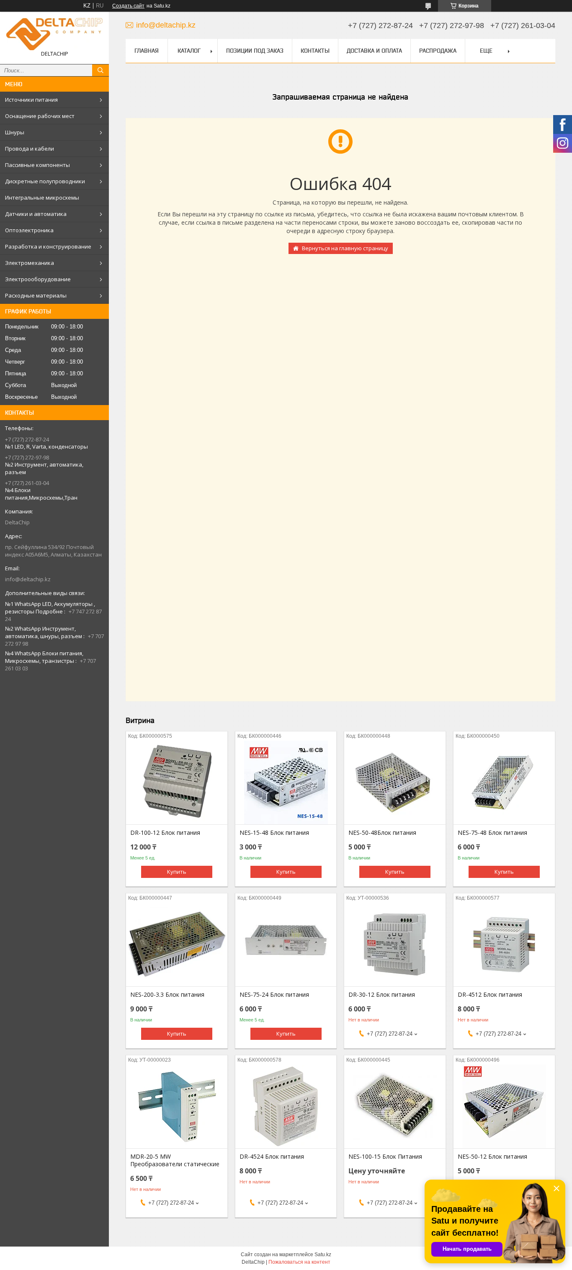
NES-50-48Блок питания (382, 832)
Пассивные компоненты (37, 165)
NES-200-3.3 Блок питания (167, 994)
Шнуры (14, 132)
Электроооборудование (38, 279)
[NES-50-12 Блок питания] (504, 1106)
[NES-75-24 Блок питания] (286, 944)
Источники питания (31, 99)
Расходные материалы (36, 295)
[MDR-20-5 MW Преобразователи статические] (176, 1106)
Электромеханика (29, 263)
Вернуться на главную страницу (345, 248)
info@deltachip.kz (28, 579)
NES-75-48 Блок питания (492, 832)
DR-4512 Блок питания (490, 994)
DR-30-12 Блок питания (381, 994)
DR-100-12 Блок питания (165, 832)
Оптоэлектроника (29, 230)
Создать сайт (128, 6)
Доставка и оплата (374, 50)
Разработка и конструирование (48, 246)
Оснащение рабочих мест (40, 116)
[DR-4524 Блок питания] (286, 1106)
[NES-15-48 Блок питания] (286, 782)
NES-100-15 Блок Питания (385, 1156)
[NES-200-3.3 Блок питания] (176, 944)
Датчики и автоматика (36, 214)
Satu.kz (322, 1254)
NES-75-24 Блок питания (274, 994)
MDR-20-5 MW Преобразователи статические (174, 1160)
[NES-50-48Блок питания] (395, 782)
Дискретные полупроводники (45, 181)
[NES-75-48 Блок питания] (504, 782)
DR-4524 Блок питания (272, 1156)
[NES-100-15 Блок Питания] (395, 1106)
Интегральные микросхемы (42, 197)
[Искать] (100, 70)
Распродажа (437, 50)
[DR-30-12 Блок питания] (395, 944)
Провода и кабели (29, 148)
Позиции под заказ (254, 50)
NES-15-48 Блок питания (274, 832)
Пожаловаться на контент (299, 1262)
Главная (146, 50)
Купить (176, 871)
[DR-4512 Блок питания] (504, 944)
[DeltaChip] (54, 34)
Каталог (189, 50)
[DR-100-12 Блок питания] (176, 782)
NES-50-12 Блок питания (492, 1156)
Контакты (315, 50)
